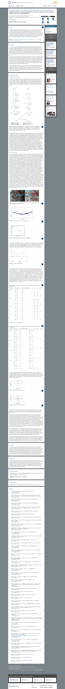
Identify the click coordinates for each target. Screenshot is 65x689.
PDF (42, 20)
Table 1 (14, 281)
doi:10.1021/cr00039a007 (31, 610)
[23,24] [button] (42, 56)
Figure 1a (40, 164)
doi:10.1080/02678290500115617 (37, 643)
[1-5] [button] (36, 46)
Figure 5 (18, 373)
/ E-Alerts (50, 685)
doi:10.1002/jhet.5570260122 (33, 576)
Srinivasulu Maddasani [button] (23, 13)
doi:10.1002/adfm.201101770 (20, 536)
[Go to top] (43, 672)
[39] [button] (27, 173)
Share (43, 23)
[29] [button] (34, 66)
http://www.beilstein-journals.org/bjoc (39, 669)
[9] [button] (33, 48)
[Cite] (48, 22)
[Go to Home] (14, 686)
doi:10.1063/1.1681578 (29, 660)
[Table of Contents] (43, 27)
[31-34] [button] (27, 137)
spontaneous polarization (12, 40)
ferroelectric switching (26, 39)
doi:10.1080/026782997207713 (16, 640)
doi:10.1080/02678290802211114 (36, 561)
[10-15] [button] (14, 50)
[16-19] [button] (22, 51)
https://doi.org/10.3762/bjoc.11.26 (23, 21)
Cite (47, 23)
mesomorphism (31, 39)
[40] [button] (24, 174)
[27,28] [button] (31, 61)
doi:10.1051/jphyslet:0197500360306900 (17, 580)
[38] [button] (38, 162)
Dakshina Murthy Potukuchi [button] (26, 11)
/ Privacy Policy (34, 687)
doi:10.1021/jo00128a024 (35, 600)
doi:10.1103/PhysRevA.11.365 (27, 657)
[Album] (48, 19)
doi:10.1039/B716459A (37, 603)
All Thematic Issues (51, 35)
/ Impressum (50, 687)
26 (55, 28)
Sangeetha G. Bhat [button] (13, 13)
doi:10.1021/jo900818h (15, 623)
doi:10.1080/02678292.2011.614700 (29, 594)
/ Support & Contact (43, 685)
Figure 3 (23, 182)
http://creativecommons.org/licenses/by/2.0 (15, 667)
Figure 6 (22, 373)
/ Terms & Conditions (44, 687)
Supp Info (53, 20)
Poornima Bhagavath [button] (49, 11)
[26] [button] (12, 61)
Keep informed (51, 68)
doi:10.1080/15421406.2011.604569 (32, 651)
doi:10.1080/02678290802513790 (22, 565)
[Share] (43, 22)
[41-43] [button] (14, 414)
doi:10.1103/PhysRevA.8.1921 (30, 654)
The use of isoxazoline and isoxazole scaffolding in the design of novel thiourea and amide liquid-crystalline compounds (50, 44)
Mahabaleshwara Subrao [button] (14, 11)
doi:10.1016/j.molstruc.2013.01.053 (26, 647)
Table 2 (17, 281)
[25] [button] (16, 59)
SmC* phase (40, 39)
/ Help (32, 685)
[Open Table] (42, 285)
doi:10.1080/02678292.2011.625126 (28, 591)
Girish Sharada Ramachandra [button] (39, 11)
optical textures (36, 39)
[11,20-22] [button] (10, 53)
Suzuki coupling (19, 40)
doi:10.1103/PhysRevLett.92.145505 (17, 573)
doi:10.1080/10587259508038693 (17, 550)
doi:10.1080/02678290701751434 (16, 569)
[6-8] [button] (42, 46)
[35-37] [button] (37, 149)
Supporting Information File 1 (35, 278)
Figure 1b (13, 184)
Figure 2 (20, 178)
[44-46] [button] (42, 421)
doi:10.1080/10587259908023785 (16, 558)
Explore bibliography (48, 31)
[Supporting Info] (53, 19)
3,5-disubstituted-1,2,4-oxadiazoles (17, 39)
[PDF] (43, 19)
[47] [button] (21, 431)
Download (24, 477)
